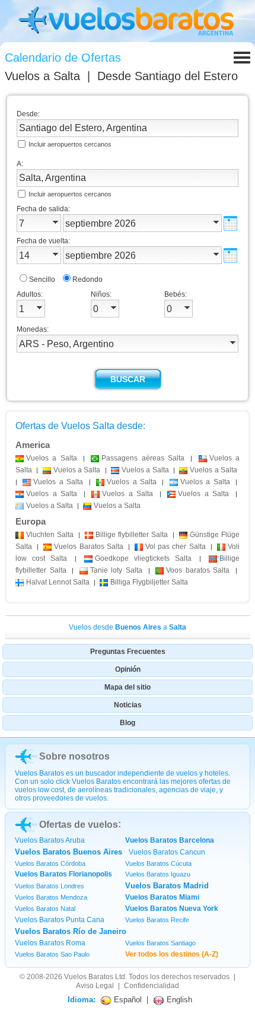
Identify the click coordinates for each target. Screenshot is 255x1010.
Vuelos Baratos (88, 977)
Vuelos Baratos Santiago (160, 943)
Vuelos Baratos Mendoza (51, 897)
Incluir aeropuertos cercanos (69, 144)
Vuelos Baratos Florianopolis (63, 874)
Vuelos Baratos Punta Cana (59, 920)
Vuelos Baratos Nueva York (171, 908)
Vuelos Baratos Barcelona (169, 840)
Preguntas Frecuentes (127, 651)
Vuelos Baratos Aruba (50, 840)
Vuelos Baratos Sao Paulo (52, 954)
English (178, 999)
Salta (50, 535)
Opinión (128, 669)
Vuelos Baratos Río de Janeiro (70, 931)
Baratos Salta (88, 546)
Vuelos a (42, 75)
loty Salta (116, 570)
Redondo (87, 279)
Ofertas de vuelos (78, 825)
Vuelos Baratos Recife (157, 919)
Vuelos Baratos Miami (162, 897)
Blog (127, 723)
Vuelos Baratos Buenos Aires (68, 851)
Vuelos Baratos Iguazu (157, 874)
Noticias (128, 705)
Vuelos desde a (127, 627)
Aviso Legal (95, 986)
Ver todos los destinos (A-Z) (171, 954)
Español (126, 999)
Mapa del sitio (127, 687)
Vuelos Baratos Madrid (167, 885)
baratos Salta (198, 570)
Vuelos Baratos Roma (50, 943)
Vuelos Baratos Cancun (167, 852)
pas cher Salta (175, 546)
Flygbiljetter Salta (149, 582)
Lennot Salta (58, 582)
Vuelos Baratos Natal (45, 908)
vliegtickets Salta (143, 558)
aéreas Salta (142, 458)
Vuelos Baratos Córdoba (50, 863)
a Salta (51, 458)
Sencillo (42, 279)
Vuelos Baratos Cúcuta (158, 863)
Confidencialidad (151, 986)
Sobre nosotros (74, 756)
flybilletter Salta (131, 535)
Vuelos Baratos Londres (49, 886)
